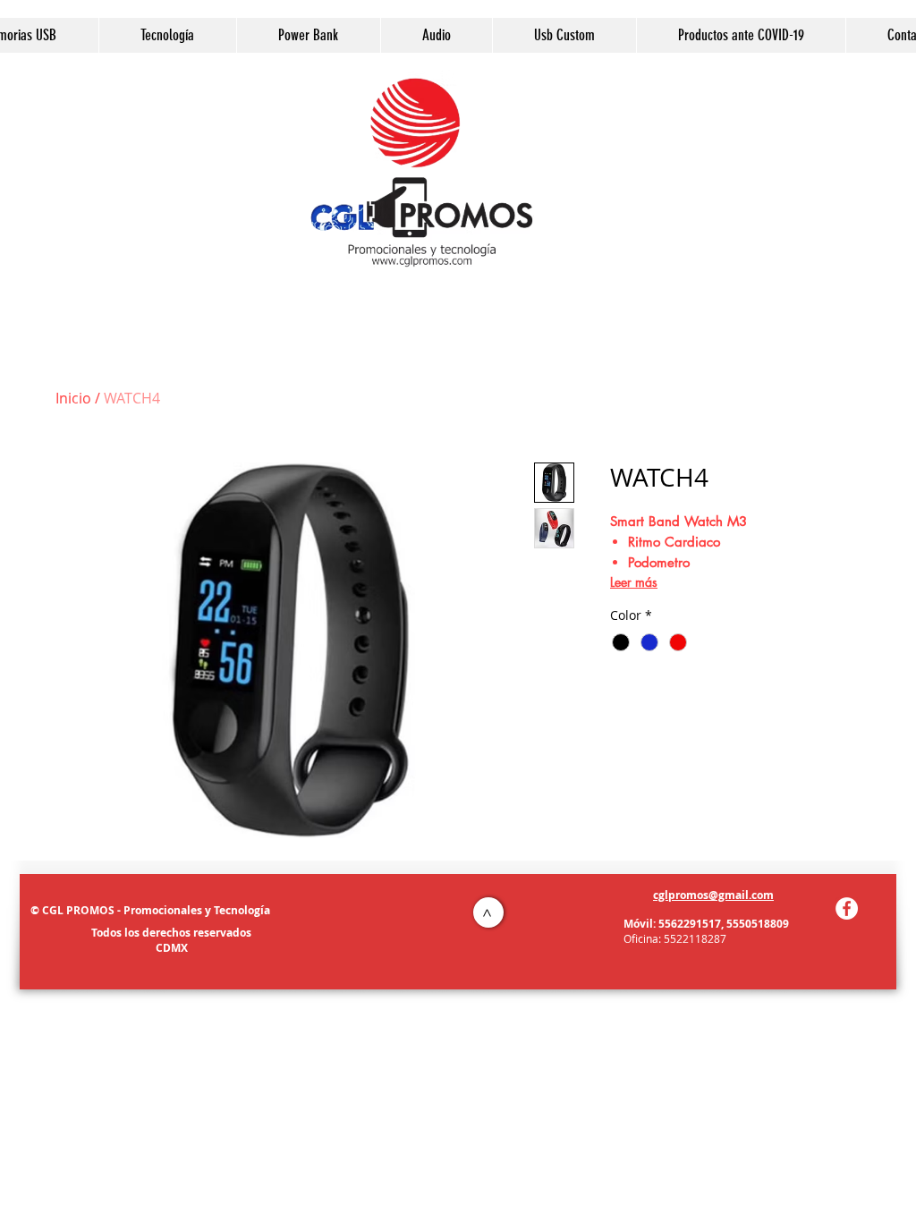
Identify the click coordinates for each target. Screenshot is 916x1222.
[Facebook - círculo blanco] (846, 908)
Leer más (633, 581)
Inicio (73, 398)
